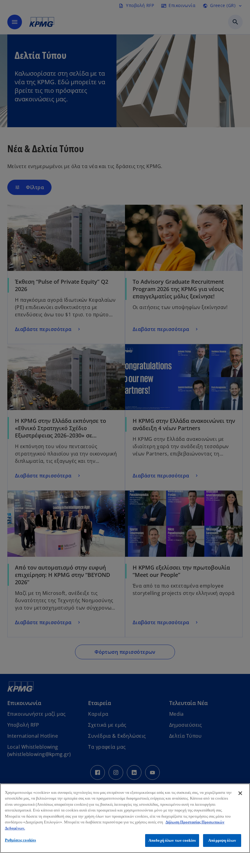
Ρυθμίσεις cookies (20, 840)
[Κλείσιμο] (240, 793)
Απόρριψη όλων (222, 840)
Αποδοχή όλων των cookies (172, 840)
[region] (125, 818)
